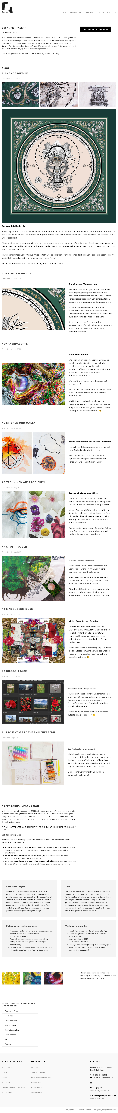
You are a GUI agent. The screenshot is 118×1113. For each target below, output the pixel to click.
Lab (98, 12)
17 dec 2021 (16, 79)
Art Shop (34, 1067)
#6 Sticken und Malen (19, 423)
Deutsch (5, 33)
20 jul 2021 (15, 676)
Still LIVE (8, 1039)
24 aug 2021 (16, 552)
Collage (5, 1072)
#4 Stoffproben (14, 547)
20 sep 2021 (16, 428)
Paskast (8, 1044)
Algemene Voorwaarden (41, 1077)
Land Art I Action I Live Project (14, 1087)
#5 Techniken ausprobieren (23, 482)
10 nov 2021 (16, 279)
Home (65, 12)
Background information (95, 29)
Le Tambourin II (11, 1021)
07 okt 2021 (16, 349)
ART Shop (90, 12)
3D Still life (6, 1082)
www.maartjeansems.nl (99, 1091)
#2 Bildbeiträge (14, 671)
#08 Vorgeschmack (16, 273)
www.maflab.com (97, 1098)
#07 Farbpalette (15, 344)
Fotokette (9, 1016)
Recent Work (7, 1067)
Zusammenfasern (12, 1011)
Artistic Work (77, 12)
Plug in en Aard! (11, 1025)
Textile (4, 1077)
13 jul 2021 (15, 738)
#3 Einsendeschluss (17, 609)
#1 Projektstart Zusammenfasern (28, 732)
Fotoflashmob (10, 1035)
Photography (7, 1092)
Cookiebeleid (36, 1092)
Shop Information (38, 1072)
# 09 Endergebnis (15, 73)
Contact (106, 12)
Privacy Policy (36, 1082)
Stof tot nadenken (12, 1030)
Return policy (36, 1087)
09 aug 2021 (16, 614)
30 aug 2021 (16, 488)
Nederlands (14, 33)
